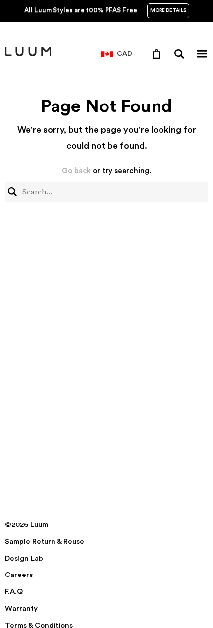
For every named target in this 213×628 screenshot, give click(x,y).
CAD (124, 54)
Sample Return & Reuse (44, 541)
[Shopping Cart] (158, 53)
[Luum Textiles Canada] (28, 54)
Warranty (21, 608)
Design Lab (24, 558)
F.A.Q (14, 591)
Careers (19, 574)
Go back (76, 171)
